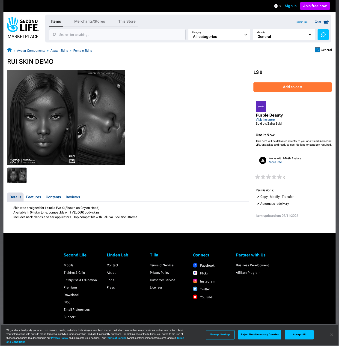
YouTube (205, 297)
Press (111, 287)
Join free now (315, 6)
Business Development (252, 265)
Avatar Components (31, 50)
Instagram (207, 281)
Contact (112, 265)
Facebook (206, 265)
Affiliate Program (248, 272)
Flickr (203, 273)
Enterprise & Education (80, 280)
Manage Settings (220, 334)
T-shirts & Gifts (74, 272)
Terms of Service (161, 265)
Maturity (261, 32)
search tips (302, 22)
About (111, 272)
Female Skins (82, 50)
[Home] (9, 50)
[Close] (332, 335)
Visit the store (265, 119)
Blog (67, 302)
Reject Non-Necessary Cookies (260, 334)
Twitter (204, 289)
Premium (70, 287)
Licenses (156, 287)
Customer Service (162, 280)
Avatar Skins (59, 50)
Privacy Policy (159, 272)
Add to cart (292, 87)
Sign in (291, 6)
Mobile (68, 265)
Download (71, 295)
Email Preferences (76, 309)
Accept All (299, 334)
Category (196, 32)
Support (69, 317)
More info (275, 162)
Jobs (110, 280)
